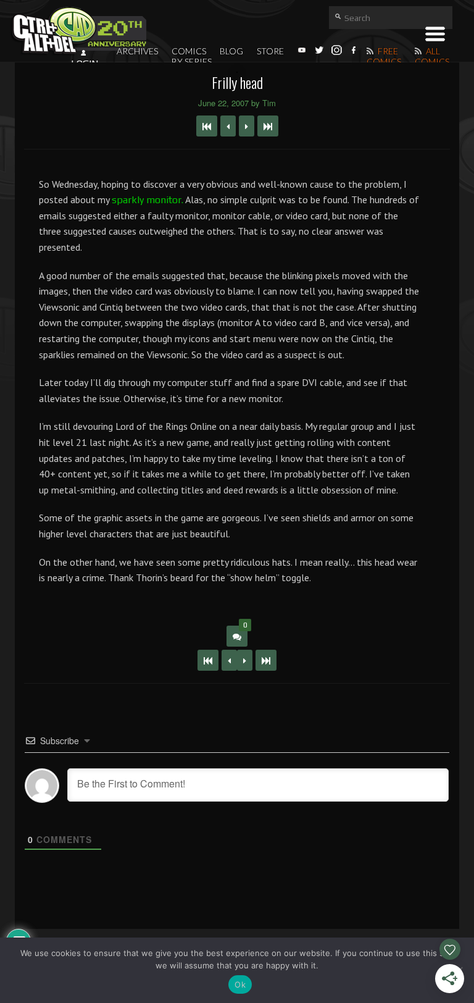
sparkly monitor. (147, 200)
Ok (240, 984)
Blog (231, 51)
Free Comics (384, 56)
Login (84, 64)
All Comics (432, 56)
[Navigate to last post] (267, 125)
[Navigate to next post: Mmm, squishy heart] (246, 125)
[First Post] (208, 660)
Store (270, 51)
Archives (137, 51)
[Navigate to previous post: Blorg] (228, 125)
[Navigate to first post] (206, 125)
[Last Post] (266, 660)
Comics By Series (192, 56)
